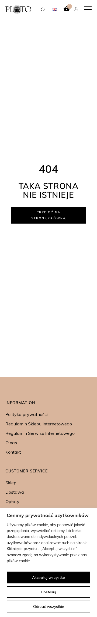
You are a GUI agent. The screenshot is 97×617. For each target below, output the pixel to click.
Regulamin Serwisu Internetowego (40, 434)
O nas (11, 443)
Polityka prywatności (26, 415)
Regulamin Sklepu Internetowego (38, 424)
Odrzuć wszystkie (48, 606)
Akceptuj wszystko (48, 577)
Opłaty (12, 502)
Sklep (10, 483)
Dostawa (14, 492)
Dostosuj (48, 592)
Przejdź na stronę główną (48, 215)
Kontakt (13, 452)
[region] (48, 562)
